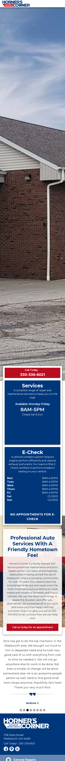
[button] (21, 710)
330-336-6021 (32, 374)
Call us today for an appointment (32, 627)
